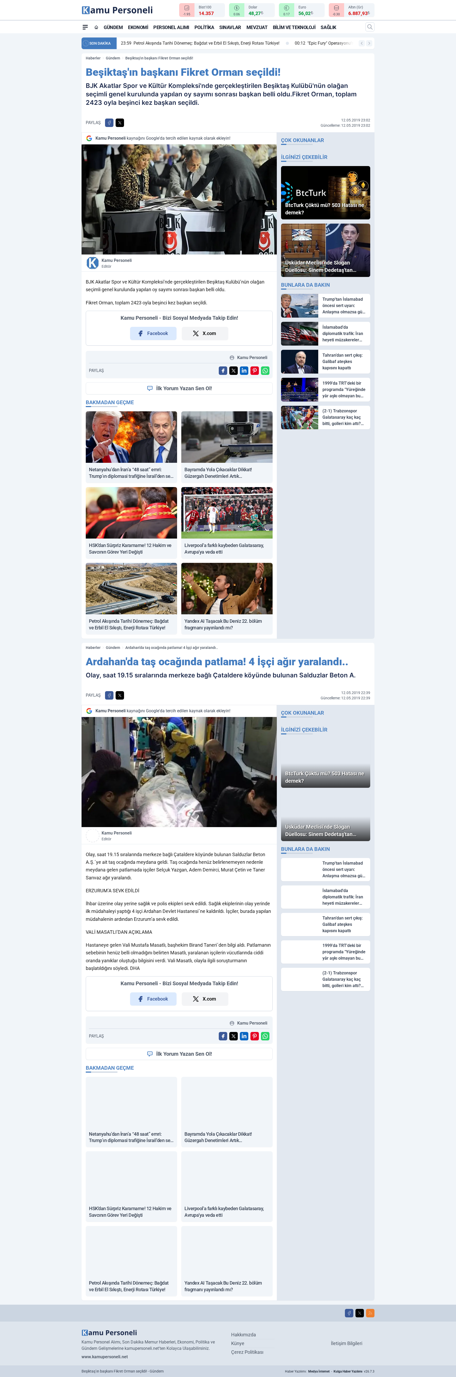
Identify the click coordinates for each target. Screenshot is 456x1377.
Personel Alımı (171, 27)
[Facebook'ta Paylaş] (109, 123)
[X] (359, 1313)
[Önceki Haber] (362, 43)
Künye (237, 1343)
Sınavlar (230, 27)
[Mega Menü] (85, 27)
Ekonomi (138, 27)
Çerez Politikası (247, 1352)
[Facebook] (349, 1313)
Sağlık (328, 27)
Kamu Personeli (117, 263)
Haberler (93, 58)
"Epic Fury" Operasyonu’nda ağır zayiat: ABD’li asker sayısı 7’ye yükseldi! (195, 43)
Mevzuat (257, 27)
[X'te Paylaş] (120, 123)
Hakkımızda (243, 1334)
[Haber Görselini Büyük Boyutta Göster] (179, 199)
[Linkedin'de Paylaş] (244, 370)
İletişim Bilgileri (346, 1343)
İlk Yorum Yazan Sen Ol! (184, 388)
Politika (204, 27)
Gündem (113, 27)
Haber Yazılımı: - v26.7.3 (329, 1371)
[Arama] (369, 26)
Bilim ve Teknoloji (294, 27)
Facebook (157, 333)
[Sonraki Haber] (369, 43)
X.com (209, 333)
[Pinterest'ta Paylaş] (254, 370)
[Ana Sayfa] (96, 27)
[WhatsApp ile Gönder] (265, 370)
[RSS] (370, 1313)
